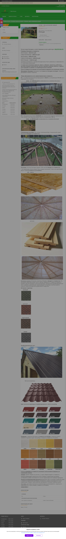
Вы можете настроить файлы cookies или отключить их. (33, 532)
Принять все (29, 535)
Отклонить (38, 535)
